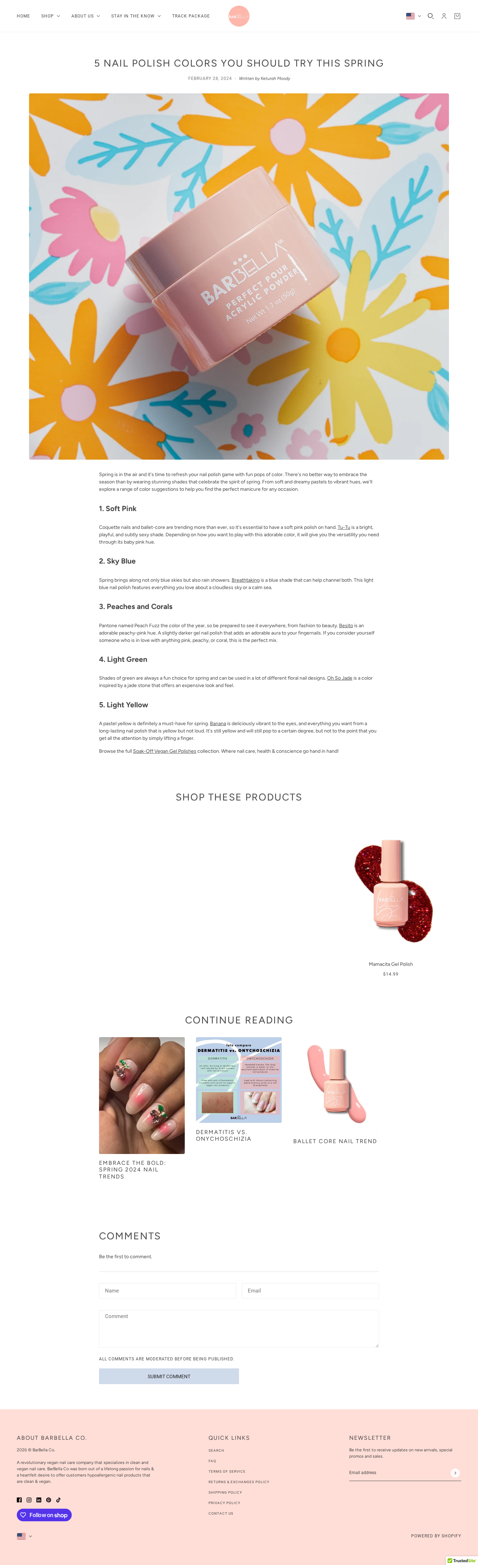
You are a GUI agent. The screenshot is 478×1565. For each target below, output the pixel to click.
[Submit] (455, 1473)
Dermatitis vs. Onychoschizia (224, 1135)
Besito (346, 626)
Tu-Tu (344, 527)
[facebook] (19, 1499)
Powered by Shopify (436, 1536)
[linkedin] (39, 1499)
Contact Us (221, 1513)
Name (111, 1289)
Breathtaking (246, 580)
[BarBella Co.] (239, 16)
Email (254, 1289)
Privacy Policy (224, 1503)
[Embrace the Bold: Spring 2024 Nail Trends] (142, 1095)
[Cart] (457, 16)
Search (216, 1450)
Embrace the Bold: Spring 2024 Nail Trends (132, 1170)
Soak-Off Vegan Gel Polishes (164, 751)
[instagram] (29, 1499)
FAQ (212, 1461)
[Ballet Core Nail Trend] (336, 1084)
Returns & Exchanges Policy (239, 1482)
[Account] (444, 16)
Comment (116, 1316)
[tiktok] (58, 1499)
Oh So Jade (339, 678)
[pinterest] (48, 1499)
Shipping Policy (225, 1492)
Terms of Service (227, 1471)
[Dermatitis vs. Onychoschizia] (239, 1080)
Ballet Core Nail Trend (335, 1141)
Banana (218, 724)
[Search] (431, 16)
